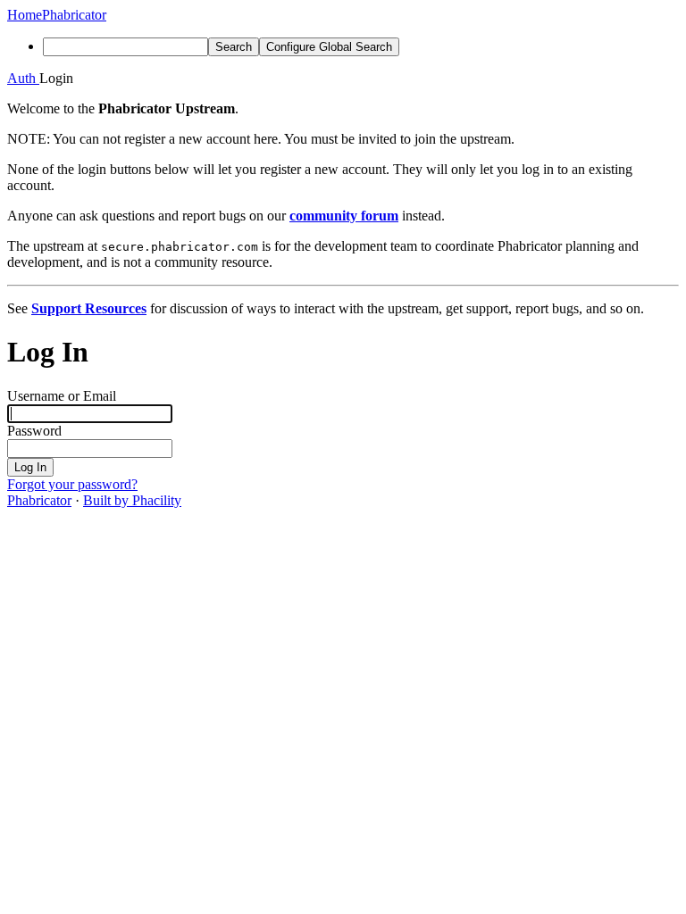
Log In (30, 467)
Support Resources (88, 308)
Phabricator (39, 500)
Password (34, 430)
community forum (343, 215)
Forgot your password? (72, 484)
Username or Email (61, 395)
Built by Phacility (132, 500)
